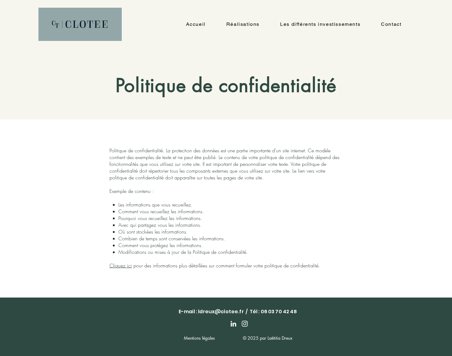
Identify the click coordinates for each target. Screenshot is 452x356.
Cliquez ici (120, 265)
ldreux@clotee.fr (221, 311)
